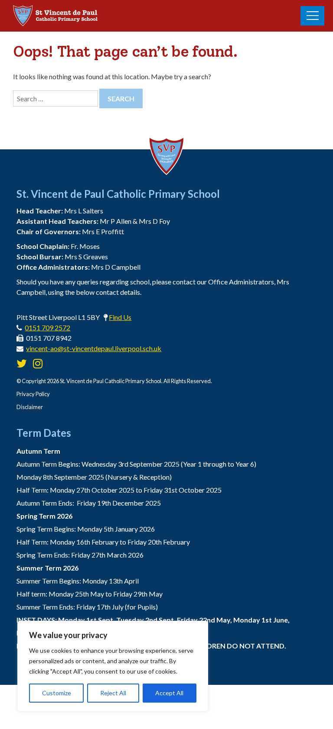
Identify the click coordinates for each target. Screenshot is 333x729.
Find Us (120, 317)
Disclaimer (29, 406)
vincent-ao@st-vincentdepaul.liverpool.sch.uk (93, 348)
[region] (112, 666)
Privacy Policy (33, 393)
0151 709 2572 (47, 327)
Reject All (113, 693)
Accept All (169, 693)
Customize (56, 693)
